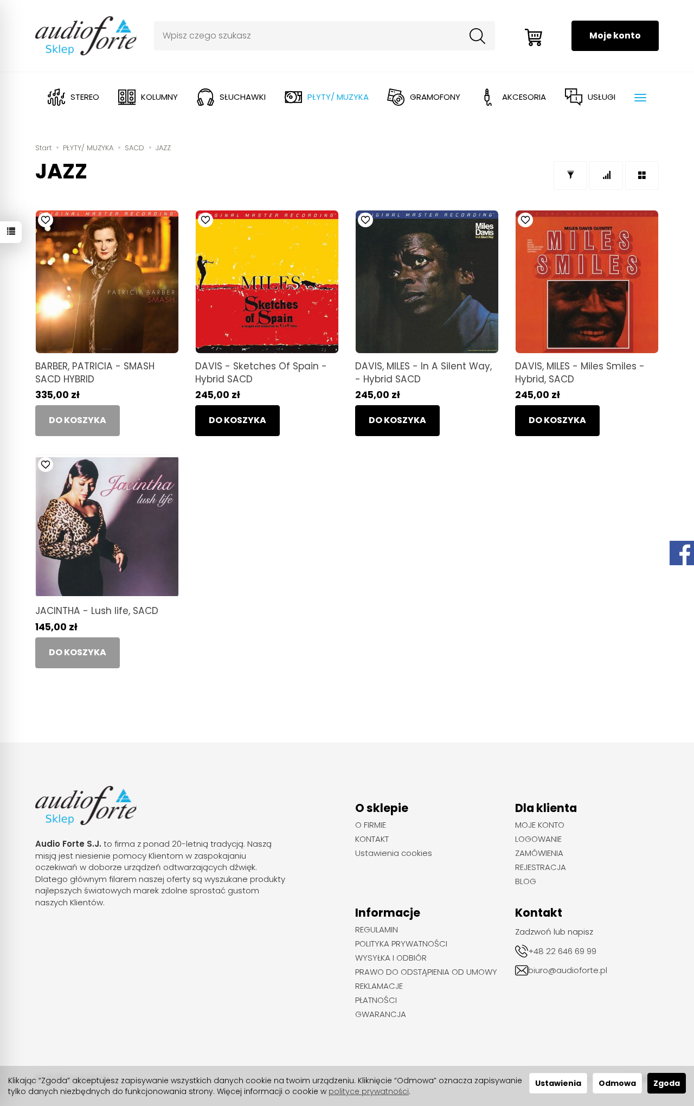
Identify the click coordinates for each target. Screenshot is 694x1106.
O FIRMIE (370, 825)
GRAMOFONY (435, 97)
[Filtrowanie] (570, 175)
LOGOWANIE (538, 839)
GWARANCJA (380, 1014)
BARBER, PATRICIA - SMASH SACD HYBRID (95, 372)
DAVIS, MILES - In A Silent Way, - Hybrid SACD (423, 372)
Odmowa (617, 1083)
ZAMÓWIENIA (539, 853)
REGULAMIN (376, 930)
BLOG (525, 881)
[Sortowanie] (606, 175)
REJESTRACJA (540, 867)
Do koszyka (237, 420)
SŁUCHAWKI (243, 97)
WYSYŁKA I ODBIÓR (391, 958)
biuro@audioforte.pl (567, 970)
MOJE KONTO (539, 825)
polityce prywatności (369, 1091)
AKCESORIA (524, 97)
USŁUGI (601, 97)
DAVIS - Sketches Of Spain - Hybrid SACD (261, 372)
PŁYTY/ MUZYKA (338, 97)
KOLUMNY (159, 97)
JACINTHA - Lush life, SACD (96, 610)
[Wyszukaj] (478, 36)
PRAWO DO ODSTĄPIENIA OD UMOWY (426, 972)
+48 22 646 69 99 (562, 951)
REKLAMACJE (379, 986)
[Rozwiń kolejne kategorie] (640, 97)
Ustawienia (558, 1083)
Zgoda (666, 1083)
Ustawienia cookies (393, 853)
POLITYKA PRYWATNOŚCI (401, 944)
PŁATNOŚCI (376, 1000)
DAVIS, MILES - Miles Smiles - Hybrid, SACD (580, 372)
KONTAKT (372, 839)
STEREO (84, 97)
